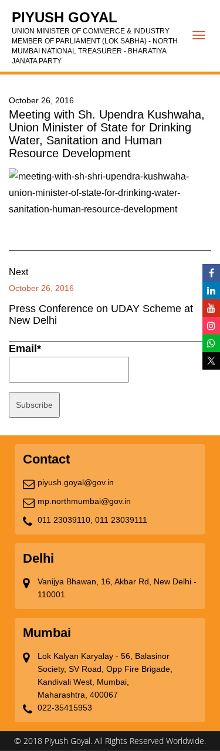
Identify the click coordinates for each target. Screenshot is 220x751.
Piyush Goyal (95, 37)
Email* (25, 348)
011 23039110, (65, 520)
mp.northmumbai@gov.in (84, 501)
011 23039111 (121, 520)
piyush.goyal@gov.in (76, 482)
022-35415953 (65, 707)
